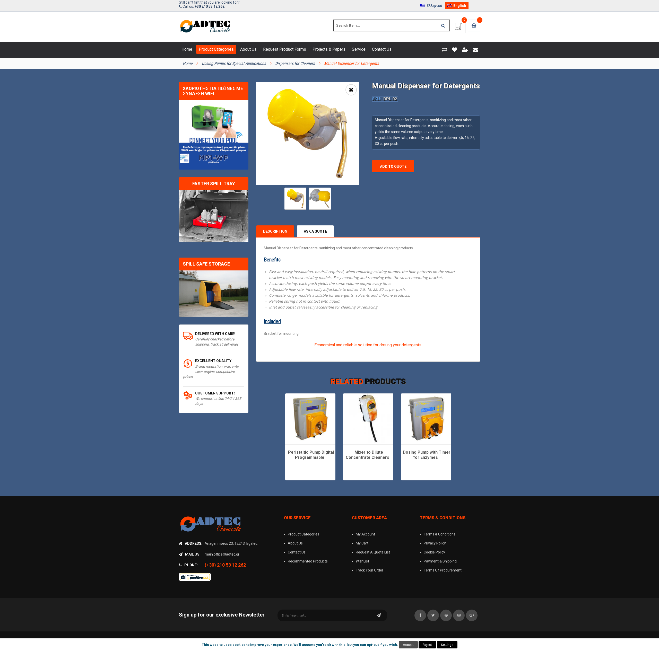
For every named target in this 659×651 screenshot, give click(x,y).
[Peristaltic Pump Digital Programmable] (310, 418)
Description (275, 231)
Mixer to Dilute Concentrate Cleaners (367, 455)
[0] (458, 27)
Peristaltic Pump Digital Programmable (311, 455)
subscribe (378, 615)
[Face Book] (420, 615)
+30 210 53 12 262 (209, 6)
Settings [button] (447, 645)
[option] (307, 133)
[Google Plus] (472, 615)
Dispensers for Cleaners (295, 63)
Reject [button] (427, 645)
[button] (351, 90)
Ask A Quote (315, 231)
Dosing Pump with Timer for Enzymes (426, 455)
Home (188, 63)
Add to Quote (393, 166)
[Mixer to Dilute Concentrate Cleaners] (368, 418)
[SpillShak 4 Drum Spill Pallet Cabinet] (213, 293)
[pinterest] (446, 615)
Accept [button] (408, 645)
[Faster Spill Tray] (213, 216)
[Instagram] (459, 615)
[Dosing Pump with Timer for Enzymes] (426, 418)
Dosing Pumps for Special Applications (234, 63)
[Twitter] (433, 615)
